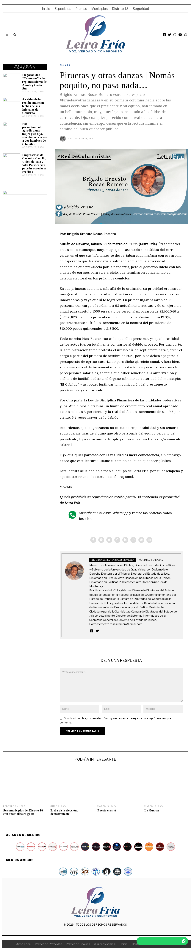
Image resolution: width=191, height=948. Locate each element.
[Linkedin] (125, 540)
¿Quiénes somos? (105, 944)
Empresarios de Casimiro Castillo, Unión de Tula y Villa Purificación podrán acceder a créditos (34, 163)
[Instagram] (175, 34)
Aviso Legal (23, 944)
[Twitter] (169, 34)
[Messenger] (101, 540)
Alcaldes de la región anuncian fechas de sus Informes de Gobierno (33, 106)
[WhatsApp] (185, 34)
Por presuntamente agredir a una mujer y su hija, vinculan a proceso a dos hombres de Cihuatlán (34, 134)
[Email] (149, 540)
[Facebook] (164, 34)
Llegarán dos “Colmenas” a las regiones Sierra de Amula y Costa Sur (34, 81)
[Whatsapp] (133, 540)
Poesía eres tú (106, 810)
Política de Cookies (78, 944)
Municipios (99, 9)
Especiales (62, 9)
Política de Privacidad (48, 944)
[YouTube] (180, 34)
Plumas (81, 9)
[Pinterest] (117, 540)
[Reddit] (141, 540)
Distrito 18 (120, 9)
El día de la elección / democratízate (64, 812)
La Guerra (151, 810)
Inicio (46, 9)
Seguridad (141, 9)
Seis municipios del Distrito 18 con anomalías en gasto (23, 812)
